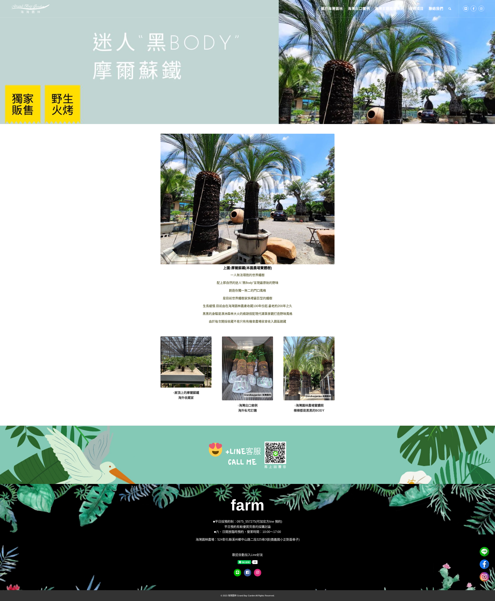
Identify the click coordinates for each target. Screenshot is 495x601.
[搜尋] (450, 8)
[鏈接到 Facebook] (473, 8)
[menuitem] (331, 8)
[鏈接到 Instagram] (481, 8)
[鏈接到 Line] (466, 8)
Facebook (484, 564)
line (484, 551)
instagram (484, 577)
